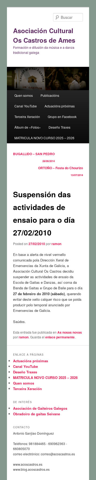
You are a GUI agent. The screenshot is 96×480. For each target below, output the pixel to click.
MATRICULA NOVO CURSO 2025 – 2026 (44, 138)
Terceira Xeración (27, 116)
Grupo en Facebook (62, 116)
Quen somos (23, 95)
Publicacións (50, 95)
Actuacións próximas (60, 106)
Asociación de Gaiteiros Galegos (40, 408)
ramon (56, 243)
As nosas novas (69, 332)
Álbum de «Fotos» (27, 127)
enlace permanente (60, 337)
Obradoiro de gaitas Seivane (36, 413)
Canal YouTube (25, 106)
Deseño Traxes (59, 127)
